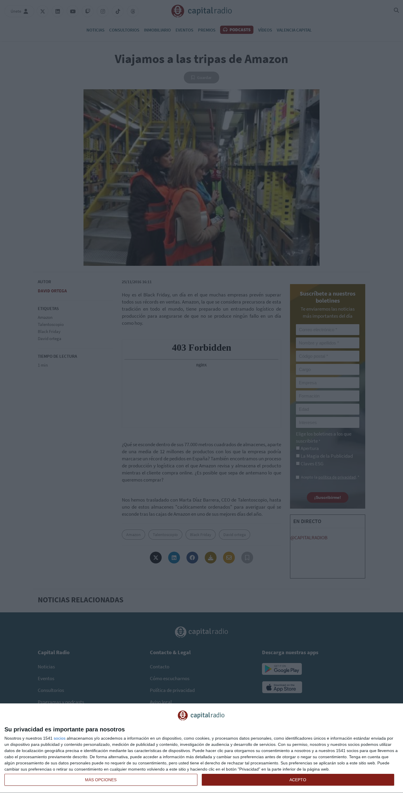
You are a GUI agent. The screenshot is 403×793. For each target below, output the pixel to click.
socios (59, 738)
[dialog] (201, 748)
